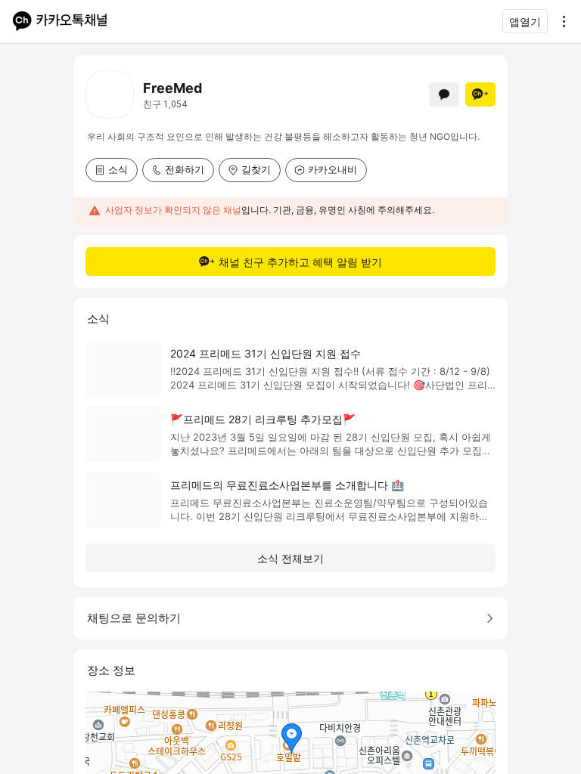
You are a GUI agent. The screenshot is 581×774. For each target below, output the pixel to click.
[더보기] (560, 21)
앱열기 (525, 21)
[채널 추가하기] (480, 94)
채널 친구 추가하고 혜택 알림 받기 (300, 261)
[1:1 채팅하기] (444, 94)
